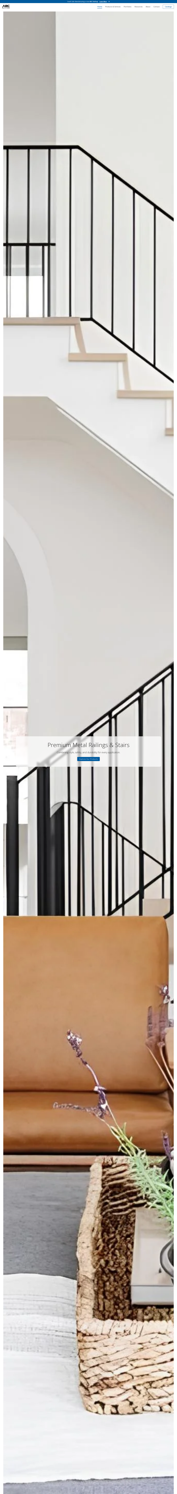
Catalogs (168, 7)
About (148, 7)
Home (99, 7)
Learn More (103, 1)
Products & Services (113, 7)
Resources (138, 7)
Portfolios (127, 7)
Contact (156, 7)
